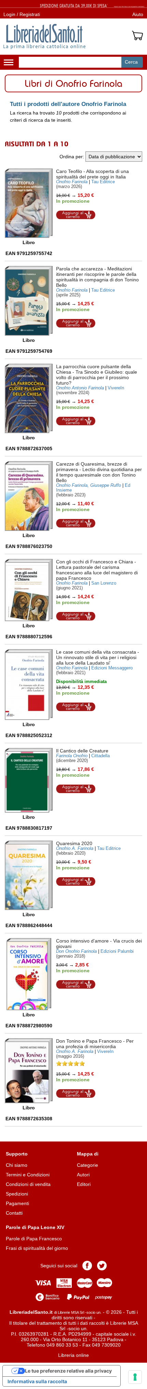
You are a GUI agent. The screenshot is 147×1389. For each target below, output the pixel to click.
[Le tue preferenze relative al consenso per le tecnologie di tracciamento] (135, 1377)
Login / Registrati (21, 14)
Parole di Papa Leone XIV (35, 1227)
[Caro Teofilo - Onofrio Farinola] (29, 203)
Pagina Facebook (87, 1265)
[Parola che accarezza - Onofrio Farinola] (29, 300)
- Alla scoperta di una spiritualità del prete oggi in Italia (92, 174)
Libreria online (73, 1355)
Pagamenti (17, 1203)
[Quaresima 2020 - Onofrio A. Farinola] (29, 875)
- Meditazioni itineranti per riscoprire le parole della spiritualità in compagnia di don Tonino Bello (97, 277)
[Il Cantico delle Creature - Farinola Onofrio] (29, 780)
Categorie (87, 1165)
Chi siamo (16, 1165)
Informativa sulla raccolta (37, 1381)
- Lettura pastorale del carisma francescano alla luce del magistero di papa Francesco (97, 570)
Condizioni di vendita (28, 1184)
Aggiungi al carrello (76, 215)
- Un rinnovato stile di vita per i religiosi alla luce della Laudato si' (97, 657)
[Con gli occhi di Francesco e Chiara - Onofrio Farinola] (29, 590)
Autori (83, 1174)
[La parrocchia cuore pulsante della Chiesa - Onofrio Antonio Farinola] (29, 398)
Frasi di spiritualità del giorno (37, 1248)
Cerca (131, 62)
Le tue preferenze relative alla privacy (68, 1371)
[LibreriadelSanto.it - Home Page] (44, 36)
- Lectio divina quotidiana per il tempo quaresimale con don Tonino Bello (99, 472)
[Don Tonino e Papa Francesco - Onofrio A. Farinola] (29, 1070)
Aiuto (137, 14)
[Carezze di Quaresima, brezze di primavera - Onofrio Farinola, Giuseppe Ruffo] (29, 496)
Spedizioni (17, 1194)
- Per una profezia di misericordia (95, 1043)
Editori (84, 1184)
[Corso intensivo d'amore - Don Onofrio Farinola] (28, 974)
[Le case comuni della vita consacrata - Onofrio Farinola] (29, 684)
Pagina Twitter (102, 1265)
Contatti (14, 1213)
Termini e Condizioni (28, 1174)
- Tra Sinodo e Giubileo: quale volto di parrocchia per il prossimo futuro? (96, 375)
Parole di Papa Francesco (34, 1238)
